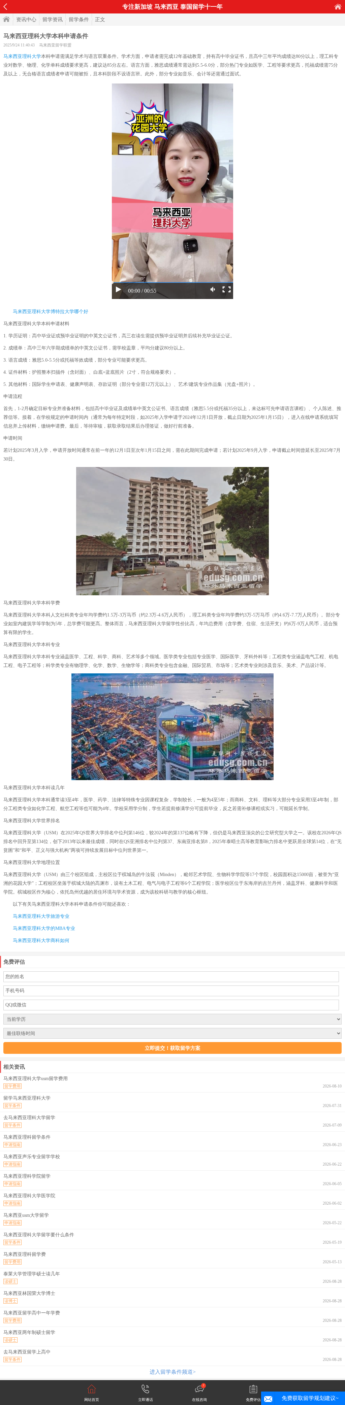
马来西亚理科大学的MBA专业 (44, 928)
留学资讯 (52, 19)
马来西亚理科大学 (22, 56)
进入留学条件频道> (173, 1372)
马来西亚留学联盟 (55, 45)
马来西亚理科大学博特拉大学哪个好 (50, 311)
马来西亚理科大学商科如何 (41, 940)
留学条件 (79, 19)
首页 (338, 6)
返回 (5, 6)
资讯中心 (26, 19)
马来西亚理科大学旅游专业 (41, 916)
